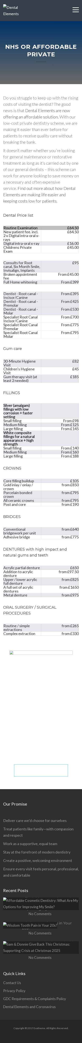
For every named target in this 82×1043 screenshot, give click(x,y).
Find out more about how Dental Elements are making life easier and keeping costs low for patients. (39, 194)
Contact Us (12, 983)
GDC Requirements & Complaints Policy (34, 999)
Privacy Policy (14, 991)
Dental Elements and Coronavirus (29, 1007)
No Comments (40, 914)
